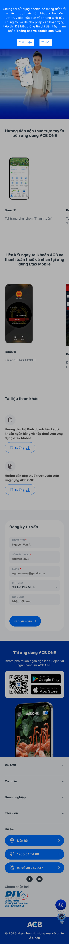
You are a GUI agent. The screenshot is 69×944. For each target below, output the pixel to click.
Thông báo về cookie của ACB (38, 31)
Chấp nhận (25, 42)
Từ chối (45, 42)
